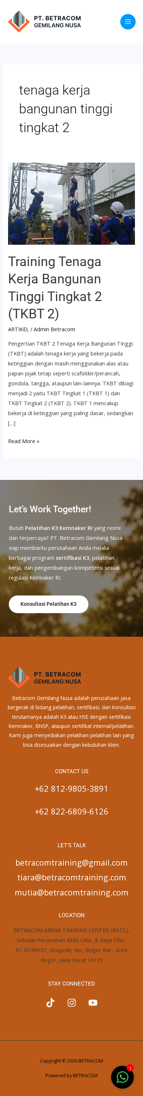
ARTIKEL (18, 329)
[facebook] (50, 1002)
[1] (122, 1081)
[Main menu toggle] (128, 21)
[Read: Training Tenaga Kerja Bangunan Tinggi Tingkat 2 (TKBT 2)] (71, 203)
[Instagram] (71, 1002)
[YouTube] (93, 1002)
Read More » (24, 440)
